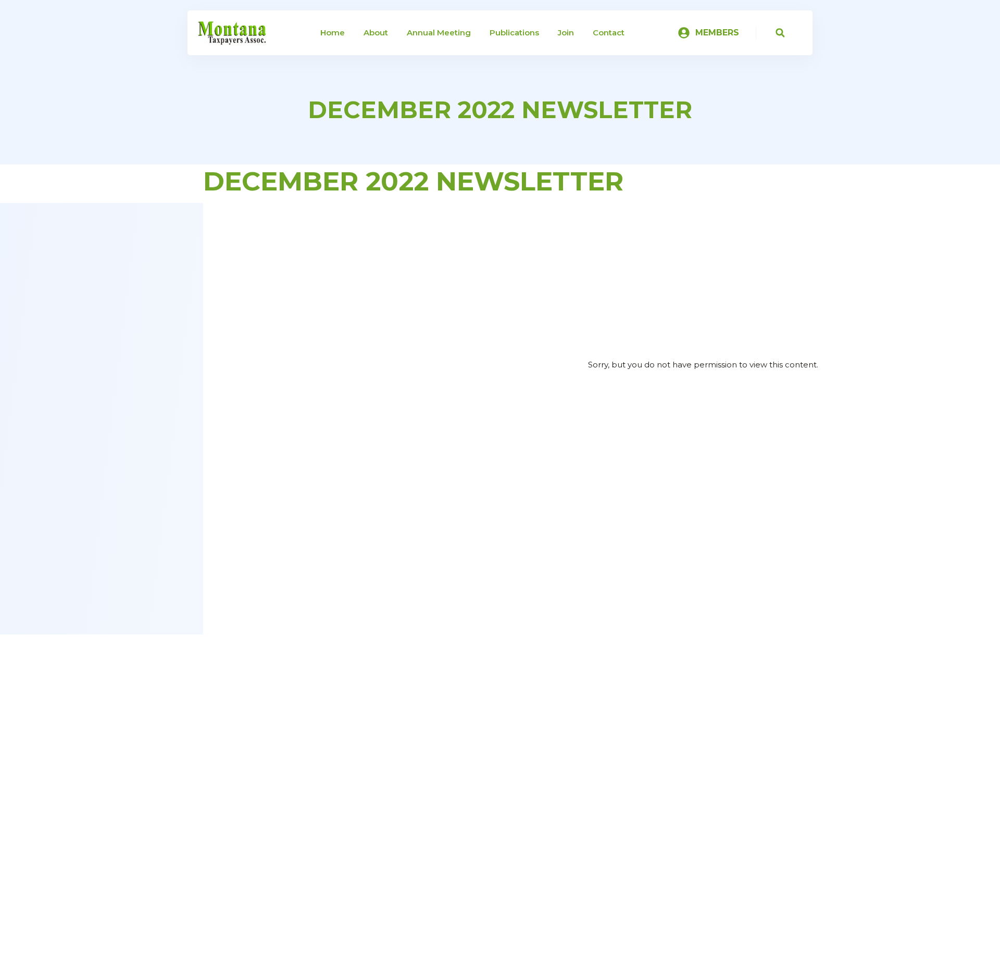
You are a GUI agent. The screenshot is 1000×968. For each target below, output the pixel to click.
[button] (780, 33)
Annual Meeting (439, 32)
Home (332, 32)
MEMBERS (717, 32)
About (376, 32)
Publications (514, 32)
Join (566, 32)
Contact (608, 32)
